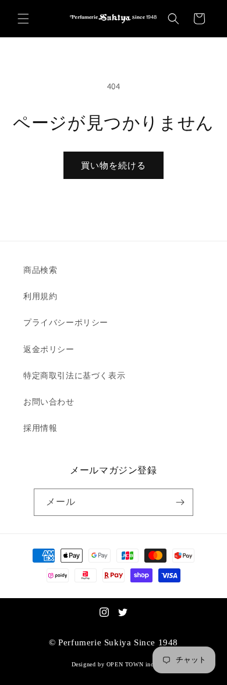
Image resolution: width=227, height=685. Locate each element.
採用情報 (40, 428)
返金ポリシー (49, 349)
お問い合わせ (49, 401)
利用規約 (40, 296)
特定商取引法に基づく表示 (74, 375)
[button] (23, 18)
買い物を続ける (113, 165)
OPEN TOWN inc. (131, 664)
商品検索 (40, 270)
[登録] (180, 502)
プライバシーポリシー (65, 322)
